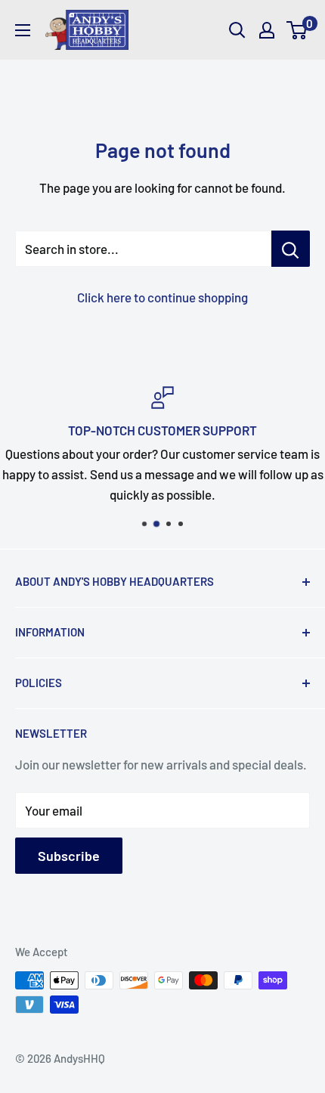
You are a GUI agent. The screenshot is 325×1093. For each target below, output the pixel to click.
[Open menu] (22, 30)
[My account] (266, 30)
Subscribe (69, 855)
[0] (297, 30)
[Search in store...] (290, 249)
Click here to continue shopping (162, 297)
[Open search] (237, 30)
